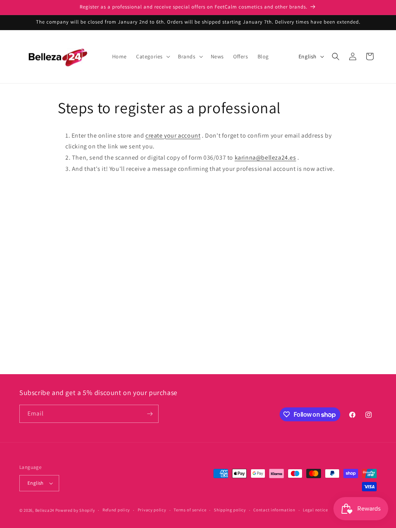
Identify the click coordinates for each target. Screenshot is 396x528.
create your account (172, 135)
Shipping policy (230, 510)
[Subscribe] (149, 414)
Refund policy (116, 510)
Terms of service (190, 510)
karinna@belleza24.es (265, 157)
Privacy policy (152, 510)
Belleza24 (44, 510)
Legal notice (315, 510)
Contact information (274, 510)
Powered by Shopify (75, 510)
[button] (152, 56)
